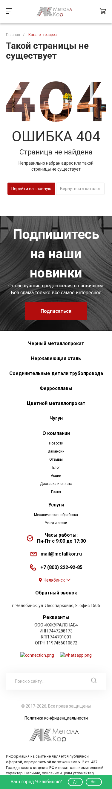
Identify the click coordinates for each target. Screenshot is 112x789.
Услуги (56, 505)
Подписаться (56, 311)
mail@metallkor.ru (61, 554)
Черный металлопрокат (56, 343)
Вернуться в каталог (80, 188)
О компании (56, 433)
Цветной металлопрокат (56, 403)
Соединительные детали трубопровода (56, 373)
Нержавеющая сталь (56, 358)
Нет (94, 782)
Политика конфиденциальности (56, 718)
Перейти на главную (31, 188)
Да (75, 782)
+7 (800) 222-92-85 (61, 567)
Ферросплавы (56, 388)
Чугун (56, 418)
